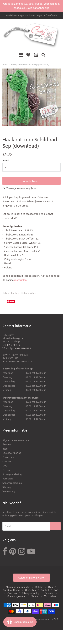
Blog (5, 448)
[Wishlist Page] (28, 54)
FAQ (4, 465)
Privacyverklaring (12, 474)
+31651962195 (23, 348)
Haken (5, 292)
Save (12, 301)
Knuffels (14, 292)
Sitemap (6, 486)
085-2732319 (13, 344)
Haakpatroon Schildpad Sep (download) (30, 64)
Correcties (8, 457)
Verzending (8, 491)
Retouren (7, 478)
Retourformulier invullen (31, 577)
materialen (20, 279)
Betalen (6, 444)
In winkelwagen (31, 180)
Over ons (7, 469)
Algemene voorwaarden (15, 439)
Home (5, 64)
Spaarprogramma (12, 482)
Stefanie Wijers (28, 292)
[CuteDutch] (31, 35)
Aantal (5, 160)
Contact (6, 461)
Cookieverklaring (11, 452)
